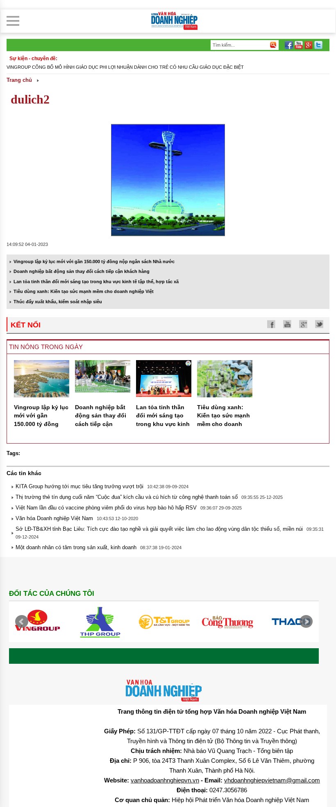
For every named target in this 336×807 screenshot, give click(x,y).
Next (306, 621)
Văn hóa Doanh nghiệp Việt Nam (54, 518)
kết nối (26, 325)
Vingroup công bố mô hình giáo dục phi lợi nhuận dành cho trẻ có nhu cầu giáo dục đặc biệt (125, 67)
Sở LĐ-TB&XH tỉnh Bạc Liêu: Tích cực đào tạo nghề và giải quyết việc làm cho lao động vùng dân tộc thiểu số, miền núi (159, 529)
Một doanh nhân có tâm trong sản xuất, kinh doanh (76, 547)
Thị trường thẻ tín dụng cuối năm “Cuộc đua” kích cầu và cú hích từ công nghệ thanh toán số (127, 497)
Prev (21, 621)
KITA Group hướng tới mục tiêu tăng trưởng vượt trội (79, 486)
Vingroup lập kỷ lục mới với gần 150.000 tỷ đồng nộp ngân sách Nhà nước (94, 261)
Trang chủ (19, 80)
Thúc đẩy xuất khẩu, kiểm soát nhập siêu (58, 301)
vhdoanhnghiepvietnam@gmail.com (272, 780)
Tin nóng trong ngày (46, 346)
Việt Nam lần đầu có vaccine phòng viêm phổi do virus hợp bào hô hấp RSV (106, 508)
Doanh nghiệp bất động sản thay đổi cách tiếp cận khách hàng (82, 271)
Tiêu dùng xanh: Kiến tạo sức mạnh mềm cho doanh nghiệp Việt (84, 291)
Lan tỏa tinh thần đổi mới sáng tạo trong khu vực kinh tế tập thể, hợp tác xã (96, 281)
